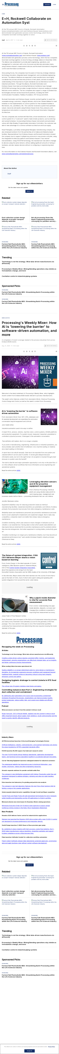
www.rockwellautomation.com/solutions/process (17, 154)
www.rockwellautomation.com (12, 55)
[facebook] (24, 45)
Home (3, 13)
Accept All (29, 1050)
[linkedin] (27, 45)
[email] (35, 45)
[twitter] (29, 45)
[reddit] (32, 45)
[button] (3, 4)
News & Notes (6, 317)
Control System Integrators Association (22, 568)
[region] (29, 1049)
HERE (18, 470)
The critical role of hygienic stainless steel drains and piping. (22, 686)
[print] (56, 45)
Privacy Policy (51, 1046)
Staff (3, 40)
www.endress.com (43, 55)
